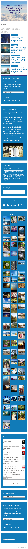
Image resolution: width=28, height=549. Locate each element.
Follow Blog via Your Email (11, 78)
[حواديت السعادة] (23, 443)
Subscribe (8, 524)
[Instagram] (4, 205)
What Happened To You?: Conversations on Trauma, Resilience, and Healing (11, 460)
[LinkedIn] (18, 205)
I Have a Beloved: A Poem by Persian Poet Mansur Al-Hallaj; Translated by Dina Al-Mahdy (14, 175)
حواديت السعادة (7, 441)
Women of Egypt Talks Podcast (12, 178)
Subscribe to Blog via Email (11, 505)
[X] (21, 205)
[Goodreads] (11, 205)
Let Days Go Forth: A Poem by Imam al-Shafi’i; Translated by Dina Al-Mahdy (19, 70)
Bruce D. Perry (6, 463)
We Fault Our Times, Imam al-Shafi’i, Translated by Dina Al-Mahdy (18, 39)
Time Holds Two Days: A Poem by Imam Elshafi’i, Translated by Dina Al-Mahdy (18, 50)
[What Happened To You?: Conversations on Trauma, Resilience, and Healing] (23, 460)
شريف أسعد (6, 442)
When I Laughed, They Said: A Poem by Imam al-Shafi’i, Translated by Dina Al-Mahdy (19, 60)
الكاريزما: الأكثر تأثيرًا (8, 452)
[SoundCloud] (14, 205)
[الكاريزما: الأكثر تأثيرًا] (23, 455)
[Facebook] (8, 205)
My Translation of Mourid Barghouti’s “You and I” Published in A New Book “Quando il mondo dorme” (14, 170)
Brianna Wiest (6, 449)
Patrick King (6, 454)
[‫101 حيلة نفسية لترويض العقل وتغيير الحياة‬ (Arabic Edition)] (23, 448)
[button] (6, 221)
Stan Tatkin (6, 478)
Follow (7, 97)
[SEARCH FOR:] (14, 192)
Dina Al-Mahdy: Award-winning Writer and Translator (14, 9)
